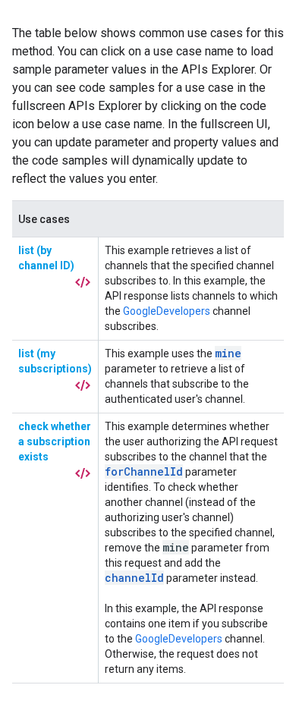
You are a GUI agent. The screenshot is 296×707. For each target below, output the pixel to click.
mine (228, 353)
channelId (134, 577)
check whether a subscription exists (54, 441)
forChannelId (144, 471)
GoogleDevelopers (166, 311)
